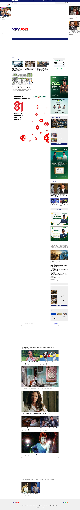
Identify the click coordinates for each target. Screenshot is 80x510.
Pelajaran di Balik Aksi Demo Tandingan (22, 88)
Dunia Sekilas (34, 39)
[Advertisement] (40, 12)
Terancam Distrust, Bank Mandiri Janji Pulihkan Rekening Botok (62, 139)
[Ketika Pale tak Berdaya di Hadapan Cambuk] (54, 297)
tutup (10, 4)
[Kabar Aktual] (20, 29)
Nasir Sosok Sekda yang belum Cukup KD (62, 291)
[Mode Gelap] (67, 3)
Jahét (58, 316)
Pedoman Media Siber (48, 505)
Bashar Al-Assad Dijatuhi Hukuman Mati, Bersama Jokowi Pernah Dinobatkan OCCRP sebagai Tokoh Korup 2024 (59, 195)
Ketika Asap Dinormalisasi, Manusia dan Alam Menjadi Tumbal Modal (59, 266)
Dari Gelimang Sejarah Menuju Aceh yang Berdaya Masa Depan (58, 262)
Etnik (44, 39)
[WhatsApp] (65, 503)
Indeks (21, 39)
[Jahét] (59, 314)
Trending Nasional (27, 39)
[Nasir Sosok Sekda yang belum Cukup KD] (54, 292)
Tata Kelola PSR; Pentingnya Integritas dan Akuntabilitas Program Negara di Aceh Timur (59, 274)
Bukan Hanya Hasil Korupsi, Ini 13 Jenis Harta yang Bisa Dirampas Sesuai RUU (58, 130)
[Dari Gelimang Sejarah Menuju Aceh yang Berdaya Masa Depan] (59, 255)
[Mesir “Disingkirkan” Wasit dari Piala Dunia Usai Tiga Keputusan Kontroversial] (64, 200)
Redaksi (30, 505)
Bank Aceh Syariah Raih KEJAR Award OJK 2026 (20, 0)
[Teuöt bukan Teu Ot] (65, 314)
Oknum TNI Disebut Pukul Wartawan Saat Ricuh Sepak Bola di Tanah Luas (30, 69)
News (17, 39)
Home (15, 2)
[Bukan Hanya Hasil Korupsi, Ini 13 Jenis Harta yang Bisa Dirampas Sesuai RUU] (59, 123)
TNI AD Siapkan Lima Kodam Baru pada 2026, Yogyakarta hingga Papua (42, 69)
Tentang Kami (55, 505)
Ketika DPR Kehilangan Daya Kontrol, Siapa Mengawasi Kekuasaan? (58, 281)
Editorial (13, 86)
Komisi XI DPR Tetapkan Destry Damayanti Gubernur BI (17, 69)
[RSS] (67, 503)
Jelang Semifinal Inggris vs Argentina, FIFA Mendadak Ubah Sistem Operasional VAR (54, 204)
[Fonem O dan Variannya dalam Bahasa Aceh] (53, 314)
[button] (65, 3)
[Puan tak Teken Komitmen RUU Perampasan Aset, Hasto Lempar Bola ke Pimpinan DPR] (54, 135)
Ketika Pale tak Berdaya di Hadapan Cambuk (62, 296)
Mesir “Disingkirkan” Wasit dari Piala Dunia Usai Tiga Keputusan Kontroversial (64, 204)
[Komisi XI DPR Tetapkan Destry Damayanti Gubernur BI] (17, 64)
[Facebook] (63, 503)
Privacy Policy (35, 505)
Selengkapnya (59, 143)
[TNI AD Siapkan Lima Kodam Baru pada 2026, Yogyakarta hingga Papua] (43, 64)
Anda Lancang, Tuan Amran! (61, 301)
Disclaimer (41, 505)
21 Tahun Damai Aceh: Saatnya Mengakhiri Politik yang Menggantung (59, 270)
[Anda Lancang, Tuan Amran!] (54, 301)
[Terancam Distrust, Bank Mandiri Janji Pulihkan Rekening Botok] (54, 140)
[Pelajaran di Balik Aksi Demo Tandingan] (22, 79)
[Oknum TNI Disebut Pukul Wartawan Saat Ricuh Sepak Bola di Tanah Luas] (30, 64)
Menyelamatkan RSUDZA (55, 277)
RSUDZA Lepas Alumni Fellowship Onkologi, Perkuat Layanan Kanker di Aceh (46, 0)
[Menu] (12, 3)
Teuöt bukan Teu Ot (65, 317)
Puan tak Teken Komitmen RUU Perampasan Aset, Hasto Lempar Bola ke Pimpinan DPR (62, 134)
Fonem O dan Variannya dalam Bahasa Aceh (53, 317)
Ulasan (40, 39)
